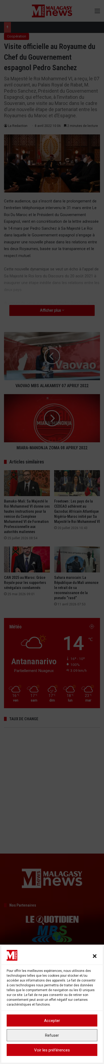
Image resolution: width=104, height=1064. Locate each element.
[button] (94, 956)
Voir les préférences (52, 1050)
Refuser (52, 1035)
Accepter (52, 1020)
